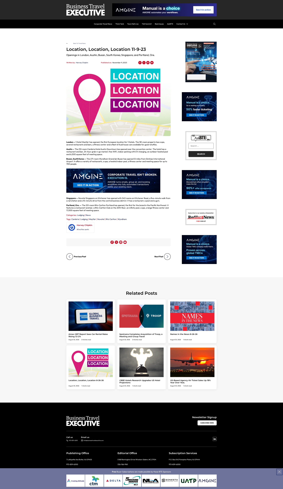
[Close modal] (279, 472)
